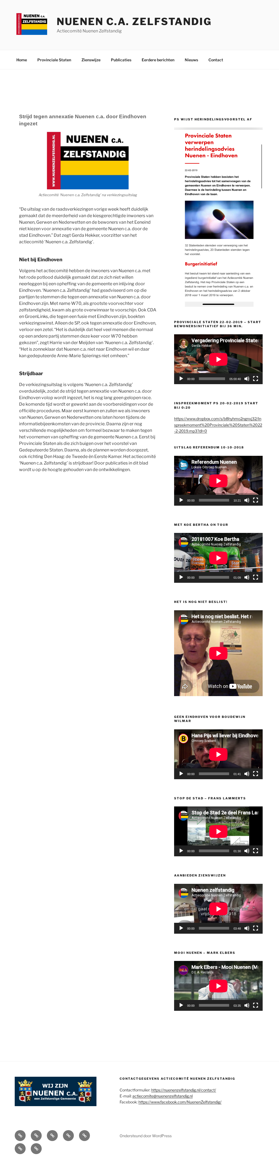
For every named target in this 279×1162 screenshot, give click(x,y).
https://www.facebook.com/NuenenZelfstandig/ (180, 1102)
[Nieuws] (20, 1148)
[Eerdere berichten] (84, 1135)
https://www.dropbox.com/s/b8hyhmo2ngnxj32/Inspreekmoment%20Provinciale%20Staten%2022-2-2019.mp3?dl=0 (218, 424)
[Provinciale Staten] (36, 1135)
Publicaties (121, 59)
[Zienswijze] (52, 1135)
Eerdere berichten (158, 59)
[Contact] (36, 1148)
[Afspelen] (181, 378)
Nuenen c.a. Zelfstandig (134, 22)
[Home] (20, 1135)
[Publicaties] (68, 1135)
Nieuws (191, 59)
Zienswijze (91, 59)
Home (21, 59)
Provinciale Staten (54, 59)
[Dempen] (247, 378)
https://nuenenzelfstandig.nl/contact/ (183, 1090)
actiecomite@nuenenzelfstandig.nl (162, 1096)
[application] (218, 359)
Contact (215, 59)
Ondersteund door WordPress (146, 1135)
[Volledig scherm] (255, 378)
